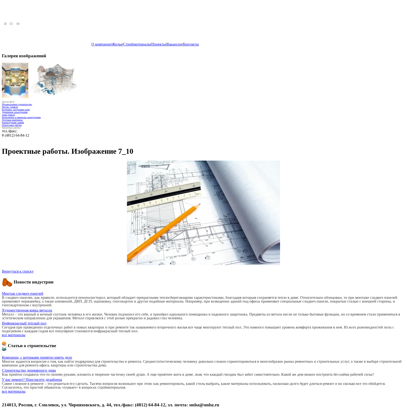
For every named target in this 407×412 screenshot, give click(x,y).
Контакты (191, 44)
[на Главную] (5, 24)
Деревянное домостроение (15, 112)
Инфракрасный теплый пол (24, 323)
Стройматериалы (137, 44)
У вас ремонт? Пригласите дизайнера (32, 380)
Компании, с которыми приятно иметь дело (37, 357)
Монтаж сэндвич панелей (22, 293)
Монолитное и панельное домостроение (21, 117)
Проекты (158, 44)
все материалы (13, 335)
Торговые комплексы (12, 120)
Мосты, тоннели (10, 107)
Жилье (117, 44)
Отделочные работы (12, 125)
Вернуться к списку (18, 271)
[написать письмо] (11, 24)
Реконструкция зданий (13, 122)
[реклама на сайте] (18, 24)
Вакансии (174, 44)
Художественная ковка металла (27, 310)
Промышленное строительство (17, 104)
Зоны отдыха (8, 114)
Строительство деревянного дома (29, 370)
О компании (101, 44)
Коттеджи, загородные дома (16, 109)
